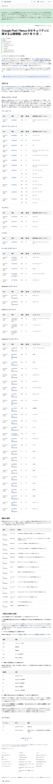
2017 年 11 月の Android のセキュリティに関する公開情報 (16, 86)
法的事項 (20, 777)
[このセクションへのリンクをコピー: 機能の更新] (11, 518)
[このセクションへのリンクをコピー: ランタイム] (9, 208)
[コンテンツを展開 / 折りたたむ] (11, 38)
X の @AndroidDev (23, 757)
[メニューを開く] (2, 1)
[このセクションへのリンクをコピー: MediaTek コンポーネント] (19, 286)
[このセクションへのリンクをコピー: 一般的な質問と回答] (18, 614)
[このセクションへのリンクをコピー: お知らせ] (9, 83)
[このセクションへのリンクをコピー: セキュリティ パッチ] (18, 97)
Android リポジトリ (6, 755)
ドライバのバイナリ (6, 766)
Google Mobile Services (41, 761)
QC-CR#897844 (15, 435)
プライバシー (32, 777)
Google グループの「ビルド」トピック (26, 768)
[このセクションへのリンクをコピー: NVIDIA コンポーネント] (17, 310)
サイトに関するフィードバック (43, 777)
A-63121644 (14, 170)
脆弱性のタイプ (14, 102)
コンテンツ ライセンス (25, 744)
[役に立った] (48, 26)
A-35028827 (14, 120)
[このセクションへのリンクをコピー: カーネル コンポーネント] (18, 248)
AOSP (3, 25)
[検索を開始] (32, 1)
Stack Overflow (39, 764)
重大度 (21, 102)
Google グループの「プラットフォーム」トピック (26, 764)
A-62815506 (14, 140)
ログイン (49, 1)
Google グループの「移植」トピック (26, 771)
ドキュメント (5, 6)
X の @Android (22, 755)
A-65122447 (14, 184)
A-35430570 (14, 165)
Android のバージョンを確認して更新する (23, 65)
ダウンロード (4, 759)
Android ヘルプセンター (41, 755)
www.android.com (40, 759)
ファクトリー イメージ (7, 764)
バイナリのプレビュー (6, 761)
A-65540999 (14, 145)
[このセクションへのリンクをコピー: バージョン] (11, 718)
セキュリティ (15, 25)
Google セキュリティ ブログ (25, 761)
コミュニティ (13, 777)
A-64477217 (14, 150)
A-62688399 (14, 155)
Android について (5, 777)
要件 (3, 757)
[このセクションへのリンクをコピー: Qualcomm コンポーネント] (19, 339)
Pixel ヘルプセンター (40, 757)
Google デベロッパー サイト (35, 76)
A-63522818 (14, 135)
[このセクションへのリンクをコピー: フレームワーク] (12, 111)
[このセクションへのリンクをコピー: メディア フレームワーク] (18, 126)
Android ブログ (22, 759)
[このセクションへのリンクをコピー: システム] (8, 233)
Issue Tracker (38, 766)
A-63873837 (14, 177)
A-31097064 (14, 242)
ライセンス (25, 777)
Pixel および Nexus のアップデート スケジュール (29, 627)
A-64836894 (14, 192)
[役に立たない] (50, 26)
